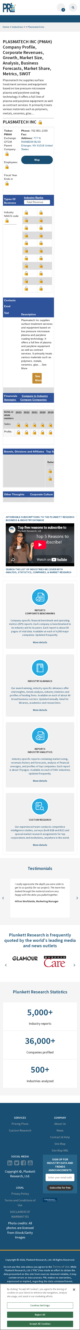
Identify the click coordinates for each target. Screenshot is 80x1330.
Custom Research (20, 1130)
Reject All (40, 1314)
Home (6, 27)
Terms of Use (61, 1266)
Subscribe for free (60, 1187)
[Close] (74, 1290)
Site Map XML (60, 1150)
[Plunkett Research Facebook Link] (23, 1164)
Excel (7, 306)
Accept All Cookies (40, 1323)
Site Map (60, 1144)
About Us (60, 1124)
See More (38, 378)
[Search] (73, 7)
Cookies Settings (40, 1305)
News (60, 1130)
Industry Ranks (33, 197)
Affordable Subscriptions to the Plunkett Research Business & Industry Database (40, 518)
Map (37, 159)
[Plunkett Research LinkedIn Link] (10, 1164)
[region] (40, 1307)
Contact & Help (60, 1137)
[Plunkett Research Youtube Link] (30, 1164)
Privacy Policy (20, 1193)
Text (6, 313)
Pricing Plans (20, 1124)
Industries (17, 27)
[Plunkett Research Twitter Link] (17, 1164)
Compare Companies (33, 399)
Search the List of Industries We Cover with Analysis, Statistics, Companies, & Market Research (38, 571)
